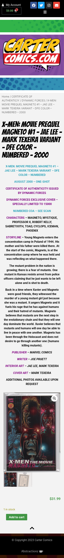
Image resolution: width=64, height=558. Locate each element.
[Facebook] (33, 5)
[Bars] (45, 12)
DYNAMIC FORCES (33, 100)
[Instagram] (49, 5)
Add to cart (16, 517)
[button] (54, 398)
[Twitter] (41, 5)
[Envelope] (56, 5)
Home (5, 96)
